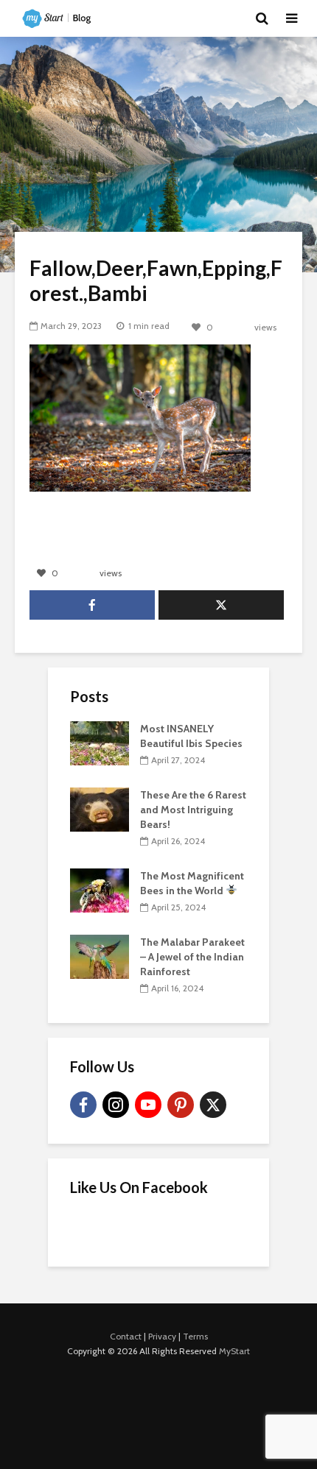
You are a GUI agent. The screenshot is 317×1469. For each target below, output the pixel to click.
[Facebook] (83, 1104)
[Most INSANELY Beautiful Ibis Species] (99, 742)
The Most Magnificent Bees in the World (192, 883)
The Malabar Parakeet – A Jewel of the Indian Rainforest (192, 956)
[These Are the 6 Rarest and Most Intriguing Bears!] (99, 808)
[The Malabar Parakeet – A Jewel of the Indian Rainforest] (99, 956)
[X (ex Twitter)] (213, 1104)
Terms (195, 1336)
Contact (126, 1336)
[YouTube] (148, 1104)
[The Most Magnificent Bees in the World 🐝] (99, 889)
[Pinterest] (180, 1104)
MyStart (234, 1350)
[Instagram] (115, 1104)
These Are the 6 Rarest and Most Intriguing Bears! (193, 809)
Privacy (162, 1336)
